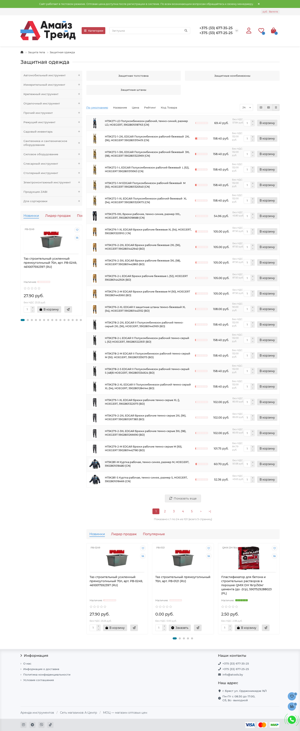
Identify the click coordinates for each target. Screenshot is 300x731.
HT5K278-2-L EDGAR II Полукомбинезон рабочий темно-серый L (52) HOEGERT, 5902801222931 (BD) (147, 340)
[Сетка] (261, 107)
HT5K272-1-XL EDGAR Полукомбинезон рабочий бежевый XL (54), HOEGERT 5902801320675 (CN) (146, 200)
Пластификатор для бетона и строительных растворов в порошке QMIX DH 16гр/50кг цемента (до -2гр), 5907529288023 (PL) (246, 585)
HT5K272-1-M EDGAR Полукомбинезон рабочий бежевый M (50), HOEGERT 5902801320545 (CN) (145, 185)
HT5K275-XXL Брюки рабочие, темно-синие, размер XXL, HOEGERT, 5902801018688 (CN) (143, 216)
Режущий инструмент (39, 122)
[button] (23, 320)
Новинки (31, 216)
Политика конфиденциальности (46, 674)
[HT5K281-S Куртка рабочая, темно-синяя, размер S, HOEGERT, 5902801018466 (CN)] (95, 479)
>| (210, 511)
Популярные (154, 534)
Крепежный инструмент (41, 94)
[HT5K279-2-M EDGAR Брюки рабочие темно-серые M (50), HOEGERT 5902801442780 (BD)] (95, 448)
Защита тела (36, 52)
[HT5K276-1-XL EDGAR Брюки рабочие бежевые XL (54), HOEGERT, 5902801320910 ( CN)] (95, 231)
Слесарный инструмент (40, 163)
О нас (27, 663)
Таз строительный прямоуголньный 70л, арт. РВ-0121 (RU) (182, 579)
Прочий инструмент (38, 112)
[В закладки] (77, 230)
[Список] (268, 107)
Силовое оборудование (40, 154)
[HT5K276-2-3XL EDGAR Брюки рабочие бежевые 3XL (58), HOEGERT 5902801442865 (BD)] (95, 262)
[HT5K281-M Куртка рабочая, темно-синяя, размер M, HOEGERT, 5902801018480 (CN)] (95, 464)
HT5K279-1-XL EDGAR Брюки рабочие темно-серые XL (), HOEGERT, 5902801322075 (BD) (142, 402)
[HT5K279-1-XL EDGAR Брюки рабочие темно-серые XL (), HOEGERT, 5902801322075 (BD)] (95, 402)
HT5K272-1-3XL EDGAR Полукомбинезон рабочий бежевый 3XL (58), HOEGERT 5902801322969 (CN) (147, 154)
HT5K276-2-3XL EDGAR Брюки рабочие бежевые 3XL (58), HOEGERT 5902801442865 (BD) (143, 262)
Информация (36, 655)
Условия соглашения (38, 680)
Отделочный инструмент (41, 103)
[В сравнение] (77, 237)
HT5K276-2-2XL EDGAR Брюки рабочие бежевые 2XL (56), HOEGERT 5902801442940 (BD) (143, 247)
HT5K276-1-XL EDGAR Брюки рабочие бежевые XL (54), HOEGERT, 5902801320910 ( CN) (148, 231)
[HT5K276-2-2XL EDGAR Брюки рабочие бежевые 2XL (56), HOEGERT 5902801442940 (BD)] (95, 247)
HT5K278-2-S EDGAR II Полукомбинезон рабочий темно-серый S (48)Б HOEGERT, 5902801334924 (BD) (147, 371)
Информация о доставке (41, 669)
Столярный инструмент (40, 173)
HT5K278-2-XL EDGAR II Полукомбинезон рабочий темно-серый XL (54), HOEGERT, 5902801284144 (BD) (148, 386)
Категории (95, 30)
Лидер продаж (58, 216)
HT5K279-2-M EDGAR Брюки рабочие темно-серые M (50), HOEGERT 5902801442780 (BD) (143, 448)
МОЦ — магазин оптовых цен (125, 712)
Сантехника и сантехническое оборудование (45, 142)
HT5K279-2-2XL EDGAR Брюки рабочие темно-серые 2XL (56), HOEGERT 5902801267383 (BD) (145, 417)
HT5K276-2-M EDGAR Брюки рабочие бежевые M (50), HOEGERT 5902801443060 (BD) (147, 293)
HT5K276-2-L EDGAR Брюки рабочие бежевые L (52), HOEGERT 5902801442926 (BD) (146, 278)
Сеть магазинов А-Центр (78, 712)
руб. (270, 11)
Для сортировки (35, 201)
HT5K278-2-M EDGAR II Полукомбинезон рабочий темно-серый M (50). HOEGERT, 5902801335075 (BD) (147, 355)
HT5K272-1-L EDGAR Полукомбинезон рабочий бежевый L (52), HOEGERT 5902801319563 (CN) (147, 169)
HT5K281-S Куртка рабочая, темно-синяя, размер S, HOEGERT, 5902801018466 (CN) (146, 479)
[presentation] (20, 270)
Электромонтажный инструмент (47, 182)
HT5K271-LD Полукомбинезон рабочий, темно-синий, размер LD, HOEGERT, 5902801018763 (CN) (146, 123)
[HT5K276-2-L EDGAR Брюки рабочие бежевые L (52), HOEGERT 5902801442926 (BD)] (95, 278)
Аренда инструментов (37, 712)
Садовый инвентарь (38, 131)
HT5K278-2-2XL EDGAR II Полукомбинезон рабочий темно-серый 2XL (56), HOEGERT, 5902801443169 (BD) (144, 324)
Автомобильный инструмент (44, 75)
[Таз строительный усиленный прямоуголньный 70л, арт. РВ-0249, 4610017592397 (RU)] (51, 239)
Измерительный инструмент (44, 84)
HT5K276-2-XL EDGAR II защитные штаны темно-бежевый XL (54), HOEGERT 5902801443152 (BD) (145, 309)
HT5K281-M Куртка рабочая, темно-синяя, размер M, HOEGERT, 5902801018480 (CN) (147, 464)
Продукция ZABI (35, 191)
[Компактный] (276, 107)
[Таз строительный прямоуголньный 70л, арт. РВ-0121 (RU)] (183, 558)
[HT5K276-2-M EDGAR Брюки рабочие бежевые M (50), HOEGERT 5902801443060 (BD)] (95, 293)
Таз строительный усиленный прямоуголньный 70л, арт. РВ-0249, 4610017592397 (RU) (50, 263)
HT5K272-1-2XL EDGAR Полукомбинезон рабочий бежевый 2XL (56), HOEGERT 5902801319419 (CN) (147, 138)
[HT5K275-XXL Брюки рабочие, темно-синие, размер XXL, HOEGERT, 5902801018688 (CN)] (95, 216)
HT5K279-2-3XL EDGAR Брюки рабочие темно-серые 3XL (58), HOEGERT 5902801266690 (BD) (145, 433)
